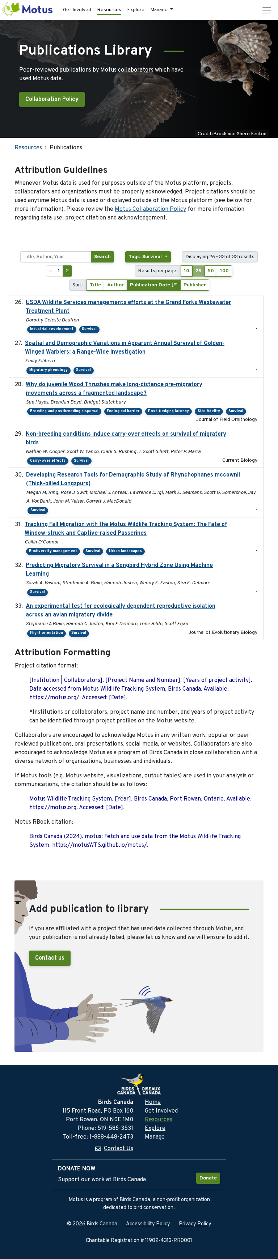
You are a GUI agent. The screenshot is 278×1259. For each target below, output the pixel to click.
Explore (135, 10)
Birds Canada (102, 1224)
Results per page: (158, 271)
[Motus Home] (27, 10)
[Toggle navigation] (267, 10)
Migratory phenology (48, 370)
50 (211, 271)
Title (95, 285)
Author (115, 285)
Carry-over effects (48, 460)
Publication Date (151, 285)
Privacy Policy (195, 1224)
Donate (208, 1178)
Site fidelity (209, 411)
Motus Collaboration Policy (150, 209)
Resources (109, 10)
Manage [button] (159, 10)
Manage (155, 1137)
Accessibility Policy (148, 1224)
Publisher (195, 285)
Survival (89, 329)
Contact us (49, 958)
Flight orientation (46, 633)
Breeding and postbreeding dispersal (64, 411)
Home (153, 1102)
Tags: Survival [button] (146, 257)
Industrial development (51, 329)
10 (186, 271)
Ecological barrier (123, 411)
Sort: (78, 285)
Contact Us (118, 1148)
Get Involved (77, 10)
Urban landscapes (125, 551)
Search (102, 257)
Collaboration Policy (52, 99)
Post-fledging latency (168, 411)
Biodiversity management (53, 551)
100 (224, 271)
